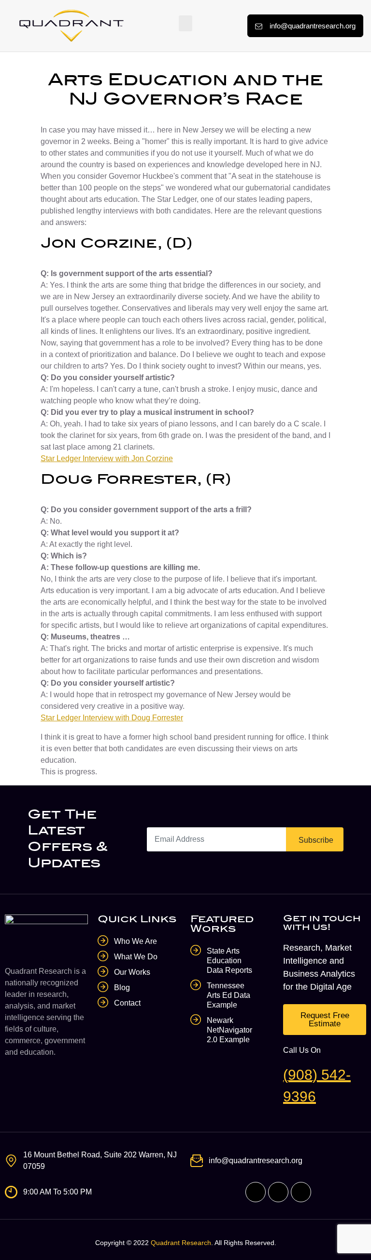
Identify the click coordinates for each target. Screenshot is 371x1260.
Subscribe (316, 840)
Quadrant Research (181, 1243)
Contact (127, 1003)
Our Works (132, 972)
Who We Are (135, 941)
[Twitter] (278, 1192)
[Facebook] (255, 1192)
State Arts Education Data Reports (229, 960)
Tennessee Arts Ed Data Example (228, 995)
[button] (185, 23)
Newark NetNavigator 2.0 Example (229, 1030)
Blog (122, 987)
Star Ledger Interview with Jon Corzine (107, 458)
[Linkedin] (301, 1192)
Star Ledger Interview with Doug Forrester (112, 718)
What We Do (135, 957)
